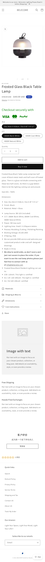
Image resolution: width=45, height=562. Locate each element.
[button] (3, 10)
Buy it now (22, 166)
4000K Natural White (12, 141)
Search (7, 474)
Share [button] (7, 313)
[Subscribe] (37, 542)
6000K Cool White (33, 136)
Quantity (5, 146)
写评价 (22, 446)
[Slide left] (17, 79)
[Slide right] (27, 79)
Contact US (9, 501)
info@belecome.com (14, 265)
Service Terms (10, 490)
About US (8, 506)
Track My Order (10, 511)
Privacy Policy (10, 484)
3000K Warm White (12, 136)
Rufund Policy (10, 479)
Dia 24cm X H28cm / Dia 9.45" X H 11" (19, 126)
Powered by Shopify (27, 557)
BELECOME (19, 557)
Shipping (4, 100)
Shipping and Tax (11, 495)
